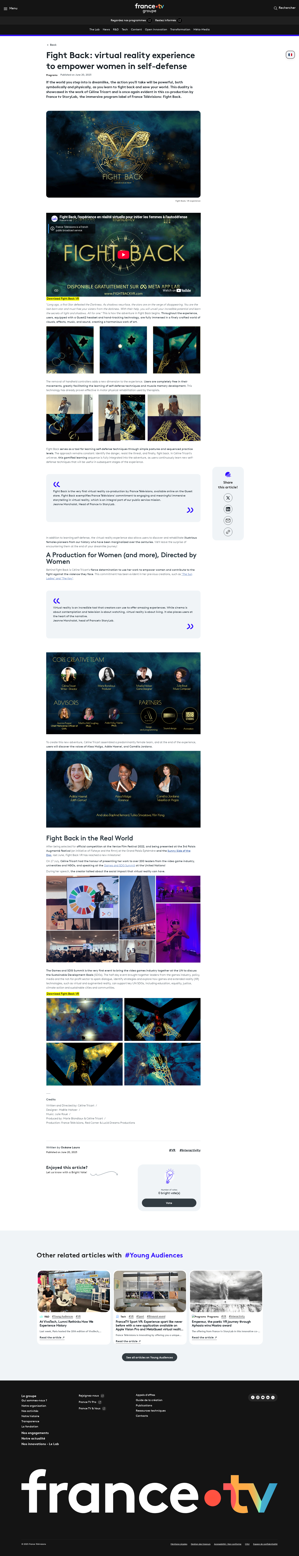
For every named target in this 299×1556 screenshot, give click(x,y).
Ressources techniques (151, 1410)
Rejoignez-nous (89, 1395)
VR (172, 1150)
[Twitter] (273, 1397)
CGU (247, 1544)
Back (53, 45)
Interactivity (190, 1150)
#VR (78, 1316)
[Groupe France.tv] (149, 8)
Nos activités (29, 1411)
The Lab (94, 29)
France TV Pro (87, 1402)
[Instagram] (258, 1397)
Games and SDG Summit (119, 865)
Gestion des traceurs (200, 1544)
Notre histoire (30, 1416)
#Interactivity (237, 1316)
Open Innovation (156, 29)
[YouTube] (263, 1397)
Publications (144, 1405)
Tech (125, 29)
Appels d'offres (145, 1395)
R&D (116, 29)
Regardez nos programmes (128, 20)
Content (136, 29)
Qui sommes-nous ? (34, 1400)
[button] (10, 9)
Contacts (142, 1416)
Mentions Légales (179, 1544)
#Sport (140, 1316)
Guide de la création (149, 1400)
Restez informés (165, 20)
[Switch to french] (290, 54)
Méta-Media (201, 29)
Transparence (30, 1421)
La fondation (29, 1426)
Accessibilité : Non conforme (227, 1544)
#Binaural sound (156, 1316)
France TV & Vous (89, 1408)
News (106, 29)
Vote (169, 1203)
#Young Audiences (154, 1254)
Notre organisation (33, 1406)
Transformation (180, 29)
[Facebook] (253, 1397)
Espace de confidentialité (265, 1544)
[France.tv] (149, 1493)
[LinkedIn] (268, 1397)
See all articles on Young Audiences (149, 1357)
